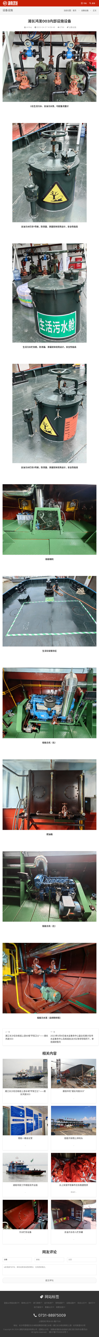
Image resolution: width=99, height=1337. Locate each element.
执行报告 (38, 1307)
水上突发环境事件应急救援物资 (73, 1185)
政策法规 (60, 1307)
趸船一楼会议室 (25, 1138)
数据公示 (49, 1307)
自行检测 (48, 1303)
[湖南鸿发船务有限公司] (10, 3)
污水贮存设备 (25, 1232)
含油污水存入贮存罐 (73, 1232)
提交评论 (49, 1280)
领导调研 (59, 1303)
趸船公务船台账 (11, 1303)
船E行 (92, 1303)
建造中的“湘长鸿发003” (74, 1091)
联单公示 (26, 1303)
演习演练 (37, 1303)
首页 (74, 10)
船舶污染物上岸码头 (73, 1138)
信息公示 (82, 1303)
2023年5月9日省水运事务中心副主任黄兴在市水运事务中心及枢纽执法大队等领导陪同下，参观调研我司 (72, 1038)
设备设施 (84, 10)
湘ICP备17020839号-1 (58, 1332)
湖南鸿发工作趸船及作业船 (25, 1185)
